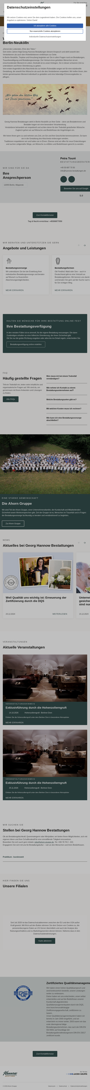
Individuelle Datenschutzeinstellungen (45, 37)
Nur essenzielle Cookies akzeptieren (45, 31)
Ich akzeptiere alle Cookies (45, 26)
